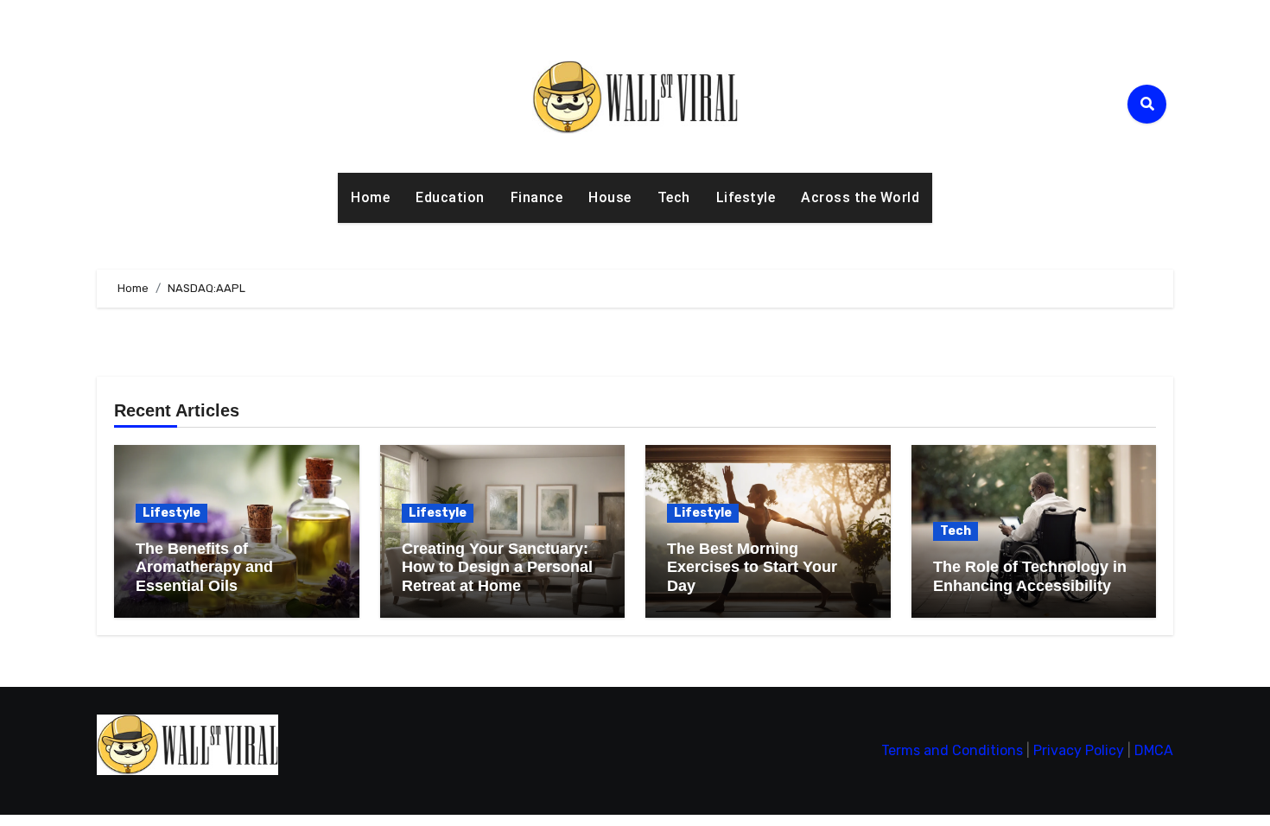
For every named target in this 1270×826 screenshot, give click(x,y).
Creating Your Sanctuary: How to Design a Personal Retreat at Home (497, 567)
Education (450, 197)
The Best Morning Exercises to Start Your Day (752, 567)
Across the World (860, 197)
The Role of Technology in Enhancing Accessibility (1030, 576)
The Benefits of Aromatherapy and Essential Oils (204, 567)
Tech (673, 197)
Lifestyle (746, 197)
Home (370, 197)
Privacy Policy (1078, 750)
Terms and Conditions (952, 750)
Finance (537, 197)
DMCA (1153, 750)
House (610, 197)
